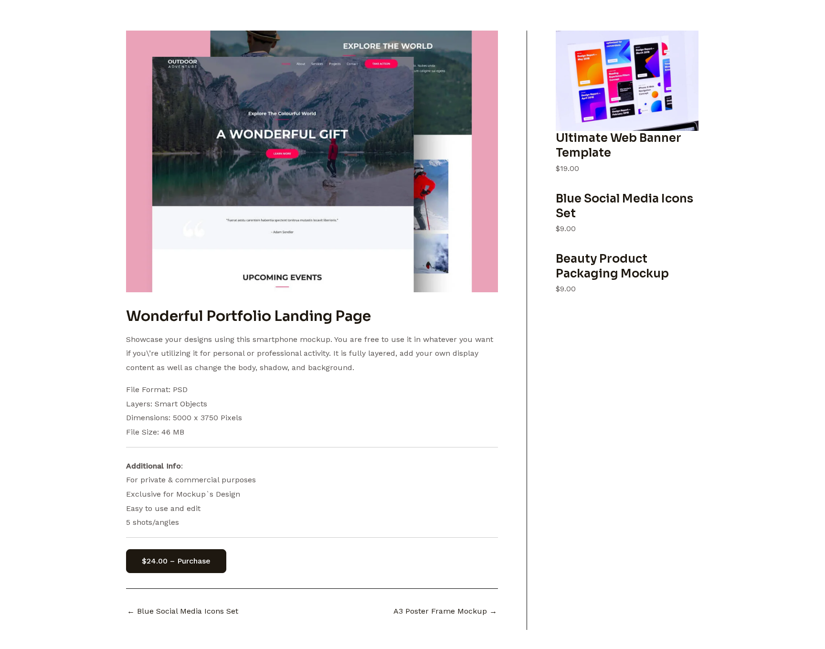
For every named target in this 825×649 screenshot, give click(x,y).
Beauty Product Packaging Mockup (612, 266)
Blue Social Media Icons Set (182, 611)
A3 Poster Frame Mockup (445, 611)
